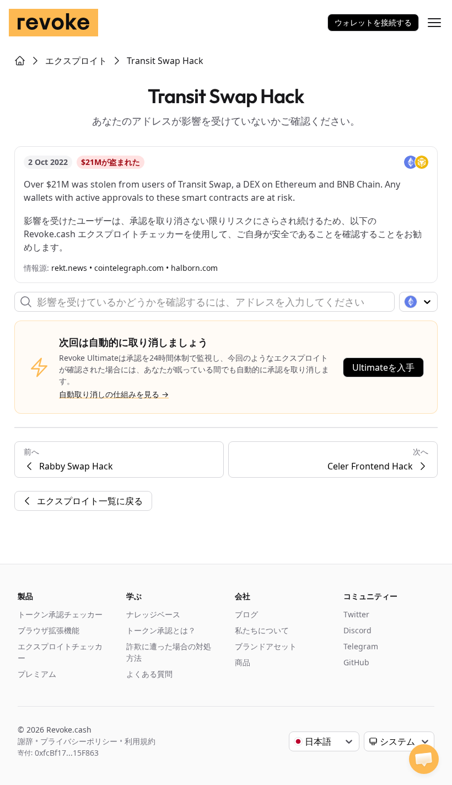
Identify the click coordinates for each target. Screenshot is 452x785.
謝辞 (25, 741)
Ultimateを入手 (383, 367)
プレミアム (37, 674)
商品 (242, 662)
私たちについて (262, 630)
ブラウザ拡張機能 (48, 630)
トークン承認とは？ (161, 630)
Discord (357, 630)
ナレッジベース (153, 614)
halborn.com (194, 268)
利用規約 (140, 741)
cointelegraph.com (129, 268)
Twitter (356, 614)
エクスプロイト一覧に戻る (90, 501)
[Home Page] (19, 60)
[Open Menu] (434, 22)
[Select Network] (418, 302)
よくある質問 (149, 674)
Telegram (360, 646)
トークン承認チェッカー (60, 614)
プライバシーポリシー (78, 741)
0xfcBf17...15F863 (67, 752)
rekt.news (69, 268)
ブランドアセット (266, 646)
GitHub (356, 662)
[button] (424, 759)
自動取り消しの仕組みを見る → (114, 394)
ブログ (246, 614)
